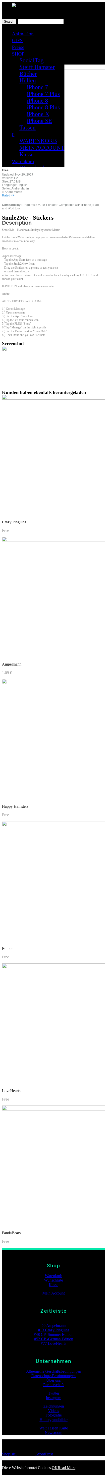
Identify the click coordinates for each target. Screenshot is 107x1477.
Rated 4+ (8, 195)
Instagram (53, 1398)
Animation (23, 33)
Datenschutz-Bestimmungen (53, 1376)
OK (55, 1468)
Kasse (26, 154)
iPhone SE (39, 121)
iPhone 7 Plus (43, 94)
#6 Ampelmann (54, 1325)
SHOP (18, 54)
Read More (66, 1468)
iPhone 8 (37, 100)
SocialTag (31, 60)
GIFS (17, 40)
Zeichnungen (53, 1406)
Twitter (53, 1393)
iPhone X (38, 114)
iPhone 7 (37, 87)
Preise (18, 47)
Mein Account (53, 1293)
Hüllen (27, 80)
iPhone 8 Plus (43, 107)
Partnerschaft (53, 1385)
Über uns (53, 1380)
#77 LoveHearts (53, 1343)
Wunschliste (53, 1280)
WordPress (44, 1454)
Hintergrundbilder (54, 1419)
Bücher (28, 73)
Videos (53, 1411)
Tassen (27, 127)
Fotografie (54, 1415)
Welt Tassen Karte (53, 1428)
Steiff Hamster (37, 67)
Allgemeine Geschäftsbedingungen (53, 1371)
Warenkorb (23, 161)
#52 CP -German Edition (53, 1339)
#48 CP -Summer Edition (53, 1334)
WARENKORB (38, 141)
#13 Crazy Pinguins (53, 1330)
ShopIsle (9, 1454)
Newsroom (53, 1432)
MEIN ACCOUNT (41, 147)
